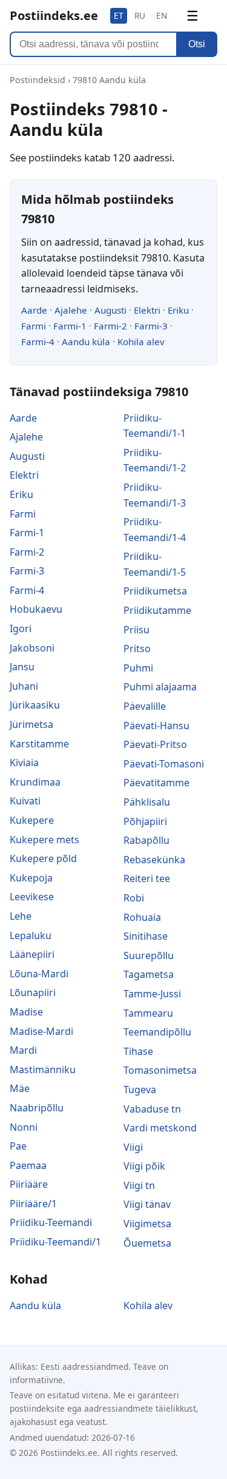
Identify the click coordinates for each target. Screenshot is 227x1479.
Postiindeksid (37, 80)
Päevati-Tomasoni (163, 763)
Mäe (20, 1088)
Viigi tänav (147, 1204)
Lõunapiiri (33, 992)
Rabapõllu (146, 840)
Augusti (110, 310)
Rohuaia (142, 917)
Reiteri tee (146, 878)
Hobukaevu (36, 609)
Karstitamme (39, 743)
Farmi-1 (70, 326)
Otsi (196, 44)
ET (118, 15)
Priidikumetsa (155, 591)
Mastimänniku (43, 1069)
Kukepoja (31, 877)
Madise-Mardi (41, 1031)
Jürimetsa (31, 724)
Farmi (33, 326)
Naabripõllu (37, 1107)
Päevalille (144, 706)
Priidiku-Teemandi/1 (55, 1241)
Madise (26, 1012)
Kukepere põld (43, 858)
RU (139, 15)
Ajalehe (70, 310)
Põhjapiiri (145, 821)
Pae (18, 1146)
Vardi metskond (160, 1127)
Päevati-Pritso (155, 744)
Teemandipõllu (157, 1032)
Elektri (147, 310)
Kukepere (32, 820)
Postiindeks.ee (54, 15)
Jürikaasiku (35, 705)
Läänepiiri (32, 954)
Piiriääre (29, 1184)
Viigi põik (144, 1166)
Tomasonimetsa (160, 1070)
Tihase (138, 1051)
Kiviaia (24, 762)
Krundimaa (35, 782)
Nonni (24, 1127)
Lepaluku (30, 935)
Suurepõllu (148, 955)
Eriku (178, 310)
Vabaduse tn (152, 1109)
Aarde (34, 310)
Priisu (136, 629)
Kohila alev (141, 341)
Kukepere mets (44, 839)
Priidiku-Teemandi (51, 1222)
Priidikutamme (157, 610)
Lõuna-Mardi (39, 973)
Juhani (24, 686)
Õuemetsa (147, 1243)
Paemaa (28, 1165)
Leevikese (32, 896)
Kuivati (25, 800)
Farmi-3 (151, 326)
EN (161, 15)
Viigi (133, 1147)
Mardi (23, 1050)
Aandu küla (86, 341)
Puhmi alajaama (160, 686)
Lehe (20, 916)
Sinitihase (145, 936)
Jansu (22, 666)
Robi (133, 898)
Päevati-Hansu (156, 725)
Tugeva (139, 1089)
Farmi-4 (37, 341)
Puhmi (138, 668)
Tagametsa (148, 974)
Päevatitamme (156, 782)
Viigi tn (139, 1185)
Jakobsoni (32, 648)
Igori (20, 628)
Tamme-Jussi (152, 993)
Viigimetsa (147, 1223)
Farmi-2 (110, 326)
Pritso (137, 648)
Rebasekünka (154, 859)
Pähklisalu (146, 802)
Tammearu (148, 1013)
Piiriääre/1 (33, 1203)
